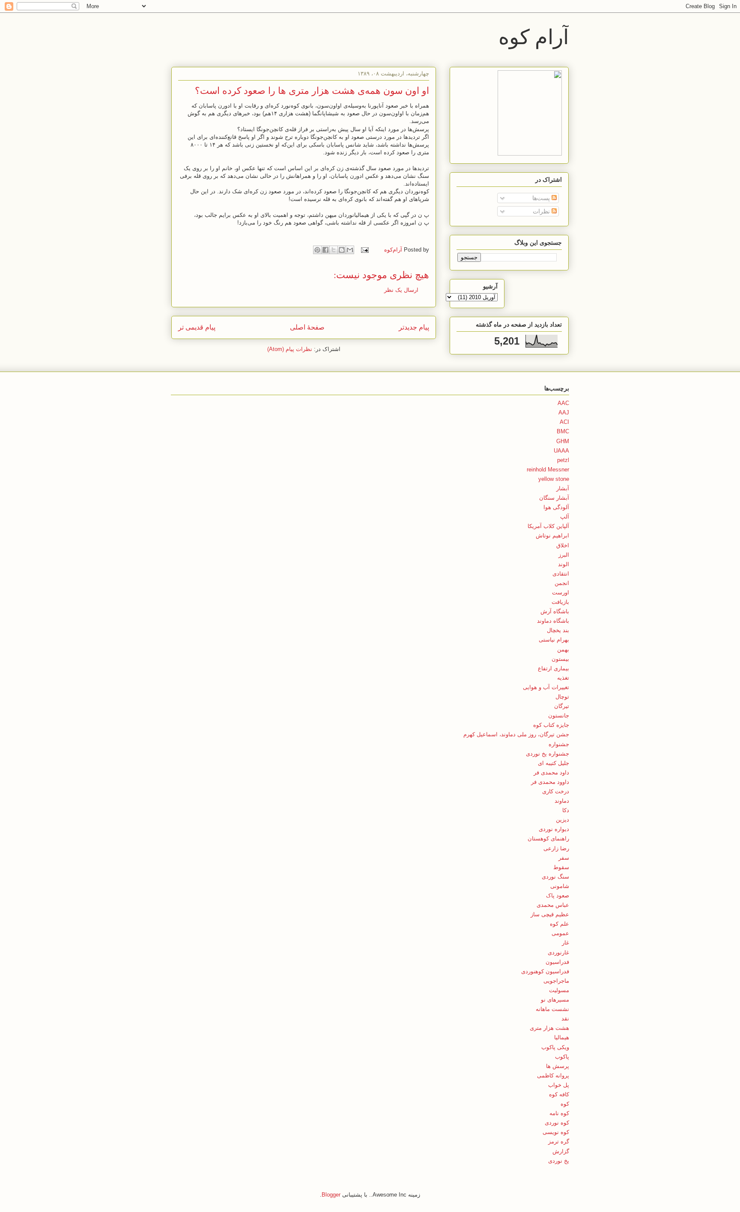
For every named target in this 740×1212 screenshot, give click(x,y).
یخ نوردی (558, 1161)
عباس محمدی (553, 905)
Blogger (331, 1194)
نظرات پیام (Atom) (289, 349)
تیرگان (561, 706)
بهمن (563, 649)
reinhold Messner (548, 469)
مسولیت (559, 990)
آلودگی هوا (556, 507)
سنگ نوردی (555, 876)
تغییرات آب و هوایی (546, 687)
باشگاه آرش (554, 611)
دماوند (562, 801)
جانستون (558, 715)
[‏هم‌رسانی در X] (333, 250)
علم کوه (559, 924)
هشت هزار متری (549, 1028)
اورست (560, 592)
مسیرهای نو (555, 999)
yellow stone (553, 479)
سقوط (561, 867)
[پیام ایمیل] (365, 249)
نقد (565, 1018)
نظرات (542, 211)
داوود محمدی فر (550, 782)
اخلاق (562, 545)
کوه (565, 1104)
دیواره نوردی (554, 829)
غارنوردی (558, 952)
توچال (562, 696)
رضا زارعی (556, 848)
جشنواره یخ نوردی (547, 753)
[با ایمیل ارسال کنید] (350, 250)
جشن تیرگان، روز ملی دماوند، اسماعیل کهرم (516, 734)
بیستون (560, 659)
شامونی (559, 886)
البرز (563, 555)
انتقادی (560, 573)
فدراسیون (557, 962)
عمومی (560, 933)
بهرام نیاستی (554, 639)
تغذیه (563, 678)
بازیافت (560, 602)
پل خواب (558, 1085)
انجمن (562, 583)
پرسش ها (557, 1066)
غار (565, 942)
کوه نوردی (557, 1122)
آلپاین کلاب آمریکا (548, 526)
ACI (564, 422)
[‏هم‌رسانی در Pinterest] (317, 250)
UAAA (561, 450)
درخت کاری (555, 791)
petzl (563, 460)
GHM (562, 441)
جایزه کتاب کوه (551, 725)
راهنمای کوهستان (548, 838)
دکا (565, 810)
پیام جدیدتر (414, 327)
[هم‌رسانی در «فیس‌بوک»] (325, 250)
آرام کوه (533, 36)
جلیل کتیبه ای (553, 763)
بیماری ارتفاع (553, 668)
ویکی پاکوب (555, 1047)
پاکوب (562, 1056)
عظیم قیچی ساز (550, 914)
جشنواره (559, 744)
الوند (563, 564)
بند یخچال (558, 630)
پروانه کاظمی (553, 1075)
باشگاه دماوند (553, 621)
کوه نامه (559, 1113)
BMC (563, 431)
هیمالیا (561, 1037)
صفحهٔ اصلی (307, 327)
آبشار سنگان (554, 498)
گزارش (560, 1151)
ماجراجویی (556, 981)
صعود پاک (557, 895)
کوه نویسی (556, 1132)
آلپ (564, 516)
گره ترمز (558, 1141)
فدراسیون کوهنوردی (545, 971)
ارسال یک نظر (401, 290)
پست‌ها (542, 198)
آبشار (562, 488)
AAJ (563, 412)
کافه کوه (559, 1094)
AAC (563, 403)
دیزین (562, 819)
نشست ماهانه (552, 1009)
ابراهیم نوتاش (552, 535)
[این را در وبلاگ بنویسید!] (341, 250)
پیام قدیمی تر (196, 327)
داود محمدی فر (551, 772)
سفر (563, 858)
